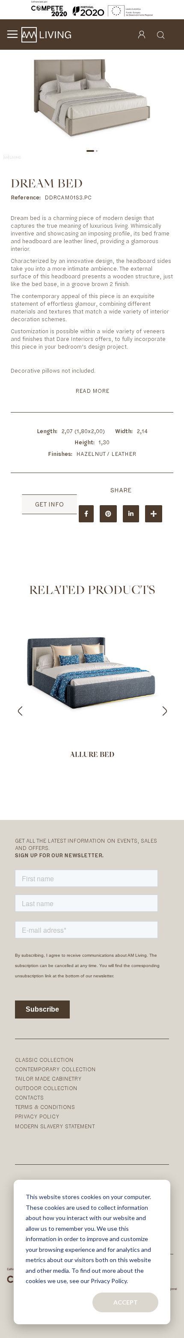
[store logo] (46, 34)
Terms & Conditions (45, 1107)
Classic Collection (44, 1060)
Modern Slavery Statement (55, 1126)
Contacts (29, 1097)
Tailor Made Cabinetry (48, 1078)
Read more (92, 391)
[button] (90, 151)
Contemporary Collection (55, 1069)
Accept (125, 1302)
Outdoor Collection (46, 1088)
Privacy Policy (37, 1116)
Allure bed (92, 755)
